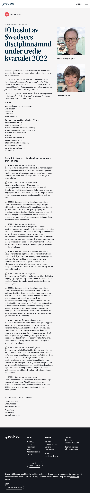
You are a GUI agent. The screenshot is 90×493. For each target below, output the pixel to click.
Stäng (7, 484)
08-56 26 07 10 (51, 444)
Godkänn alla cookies (14, 487)
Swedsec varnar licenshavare (22, 182)
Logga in (79, 4)
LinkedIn (68, 440)
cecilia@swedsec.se (12, 406)
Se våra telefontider (50, 448)
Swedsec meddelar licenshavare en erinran (28, 202)
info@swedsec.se (51, 456)
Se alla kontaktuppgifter (35, 464)
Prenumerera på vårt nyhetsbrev (71, 448)
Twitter (68, 437)
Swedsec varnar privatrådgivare (24, 347)
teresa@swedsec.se (12, 415)
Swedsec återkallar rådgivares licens (25, 320)
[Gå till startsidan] (12, 436)
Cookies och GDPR (72, 442)
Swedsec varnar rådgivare (21, 165)
